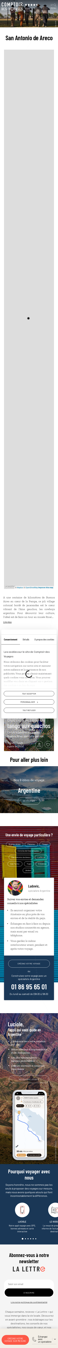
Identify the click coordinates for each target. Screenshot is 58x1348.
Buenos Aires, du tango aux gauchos (28, 722)
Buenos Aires (14, 844)
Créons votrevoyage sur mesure (15, 1339)
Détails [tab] (26, 639)
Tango (45, 844)
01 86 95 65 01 (29, 986)
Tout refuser (29, 710)
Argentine (29, 786)
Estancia (42, 864)
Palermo (31, 844)
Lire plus (7, 622)
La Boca (41, 857)
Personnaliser (27, 702)
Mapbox (20, 587)
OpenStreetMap (31, 587)
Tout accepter (29, 693)
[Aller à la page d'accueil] (12, 6)
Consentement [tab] (10, 639)
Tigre (29, 864)
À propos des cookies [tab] (44, 639)
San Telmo (15, 864)
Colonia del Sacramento (28, 851)
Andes (28, 870)
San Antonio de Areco (20, 857)
